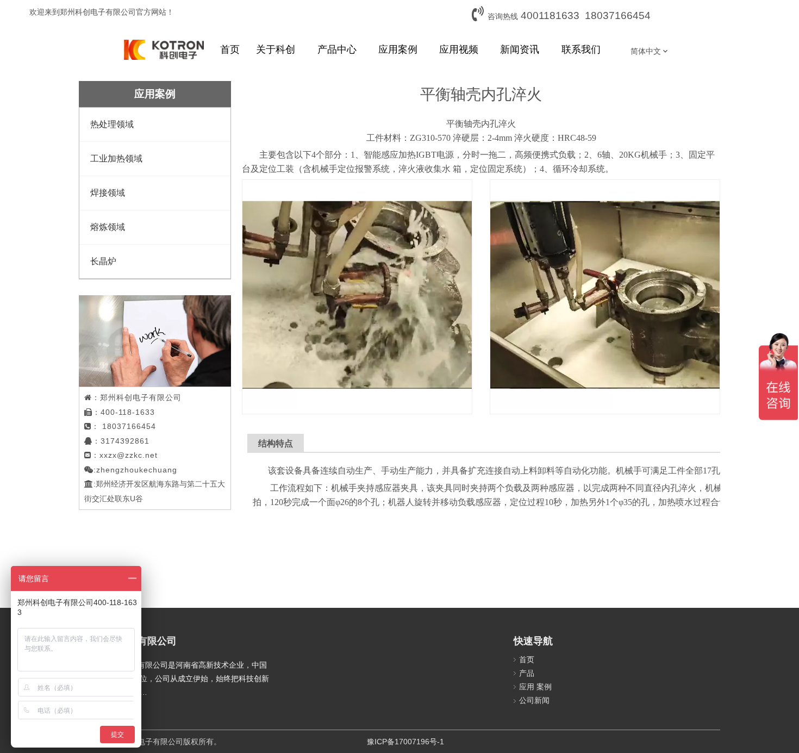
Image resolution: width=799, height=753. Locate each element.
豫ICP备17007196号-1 (405, 741)
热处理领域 (112, 124)
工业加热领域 (116, 158)
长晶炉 (103, 261)
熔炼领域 (107, 227)
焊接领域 (107, 192)
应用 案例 (535, 686)
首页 (526, 659)
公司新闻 (534, 700)
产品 (526, 673)
